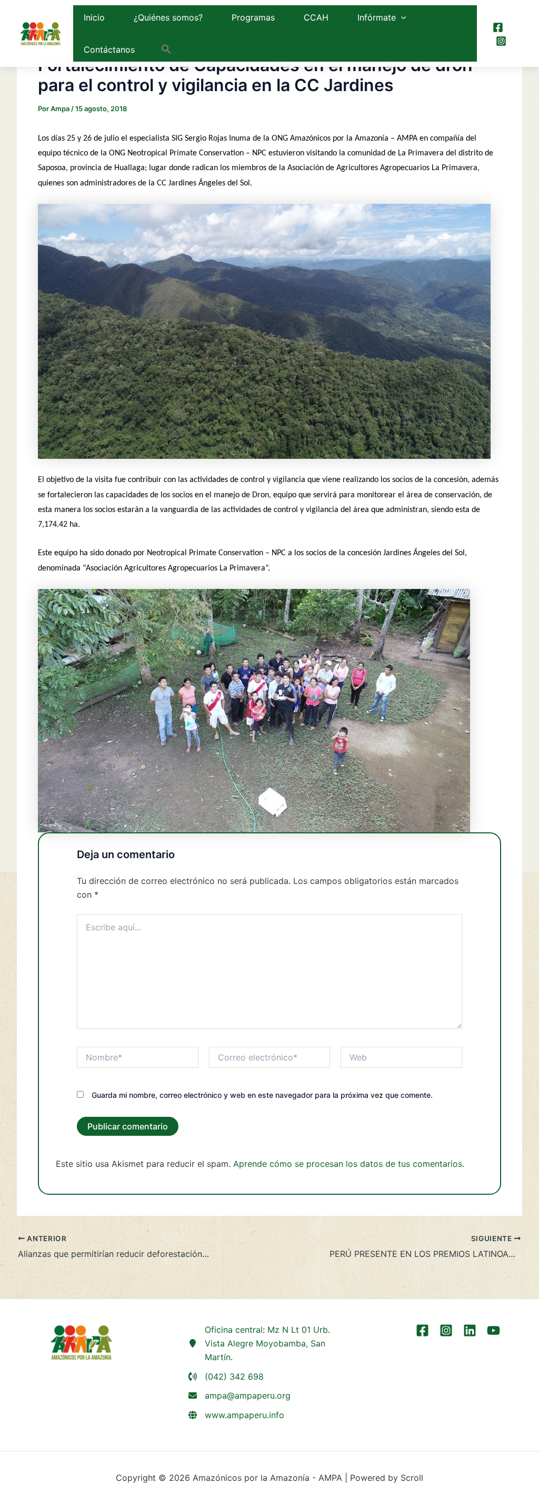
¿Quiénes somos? (168, 17)
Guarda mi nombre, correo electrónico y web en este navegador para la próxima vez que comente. (262, 1094)
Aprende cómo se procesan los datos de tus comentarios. (348, 1163)
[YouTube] (493, 1330)
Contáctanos (109, 49)
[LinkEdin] (469, 1330)
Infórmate (376, 17)
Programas (253, 17)
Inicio (94, 17)
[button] (401, 17)
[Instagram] (501, 41)
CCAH (316, 17)
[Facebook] (498, 27)
